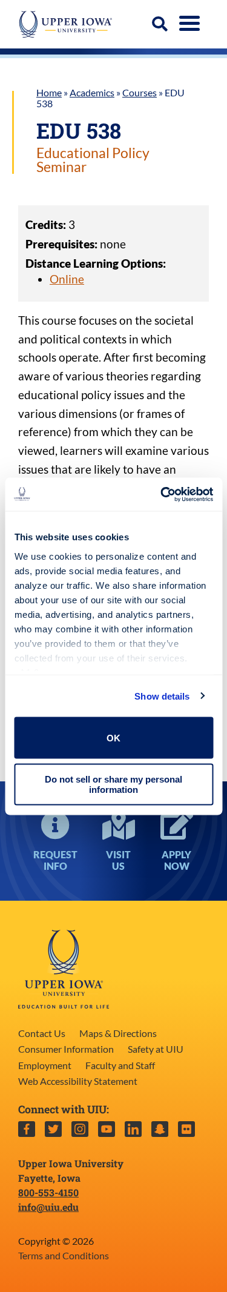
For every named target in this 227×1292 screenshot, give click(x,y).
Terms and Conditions (63, 1255)
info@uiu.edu (48, 1207)
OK (113, 737)
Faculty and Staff (120, 1065)
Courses (139, 92)
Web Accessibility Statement (77, 1081)
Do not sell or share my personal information (113, 784)
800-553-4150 (48, 1192)
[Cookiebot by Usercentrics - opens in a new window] (161, 494)
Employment (44, 1065)
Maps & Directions (118, 1033)
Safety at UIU (155, 1049)
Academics (92, 92)
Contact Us (41, 1033)
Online (67, 279)
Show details (161, 696)
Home (49, 92)
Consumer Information (66, 1049)
